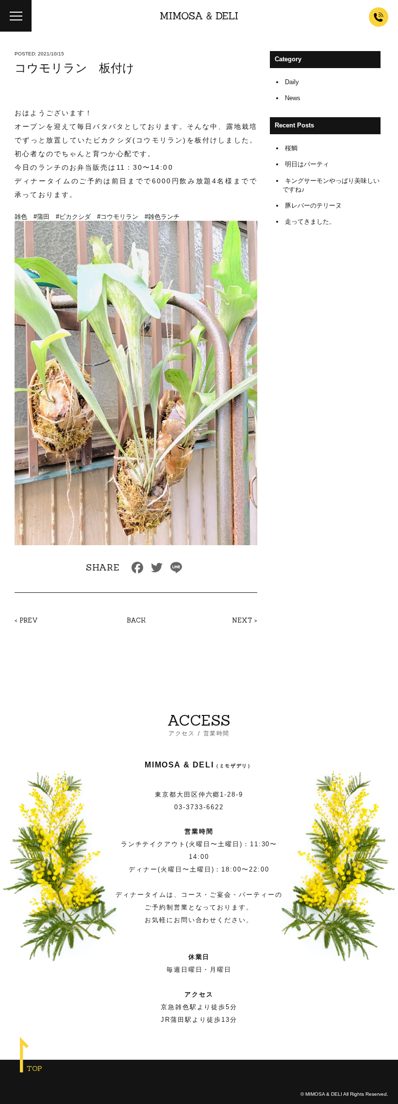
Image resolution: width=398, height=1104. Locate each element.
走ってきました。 (310, 221)
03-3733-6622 (198, 807)
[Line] (176, 569)
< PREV (26, 620)
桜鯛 (291, 148)
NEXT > (244, 620)
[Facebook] (137, 569)
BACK (136, 620)
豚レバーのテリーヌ (313, 205)
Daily (292, 82)
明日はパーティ (307, 164)
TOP (34, 1068)
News (292, 98)
